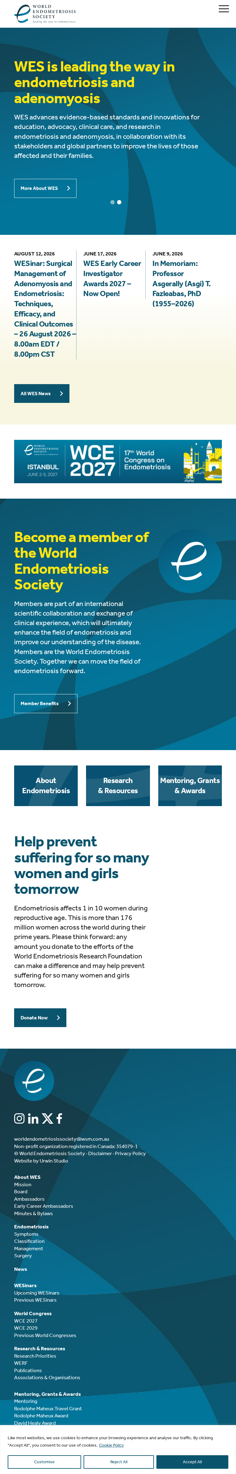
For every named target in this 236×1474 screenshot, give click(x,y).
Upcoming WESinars (36, 1293)
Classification (29, 1241)
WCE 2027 (25, 1321)
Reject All (119, 1461)
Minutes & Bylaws (33, 1213)
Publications (28, 1370)
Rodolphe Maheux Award (41, 1415)
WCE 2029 (25, 1328)
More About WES (39, 188)
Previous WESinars (35, 1300)
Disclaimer (100, 1153)
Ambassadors (29, 1199)
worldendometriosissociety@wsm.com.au (61, 1139)
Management (28, 1248)
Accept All (192, 1461)
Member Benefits (40, 703)
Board (20, 1191)
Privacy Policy (130, 1153)
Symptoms (26, 1234)
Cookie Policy (111, 1445)
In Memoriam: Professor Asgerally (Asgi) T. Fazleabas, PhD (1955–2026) (181, 283)
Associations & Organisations (47, 1377)
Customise (44, 1461)
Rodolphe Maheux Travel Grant (48, 1408)
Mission (22, 1184)
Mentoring (25, 1401)
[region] (118, 1449)
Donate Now (34, 1018)
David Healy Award (35, 1423)
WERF (21, 1363)
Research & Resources (118, 785)
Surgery (23, 1255)
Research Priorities (35, 1356)
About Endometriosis (46, 785)
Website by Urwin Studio (41, 1161)
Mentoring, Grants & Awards (190, 785)
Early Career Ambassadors (43, 1206)
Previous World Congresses (45, 1335)
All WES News (36, 393)
